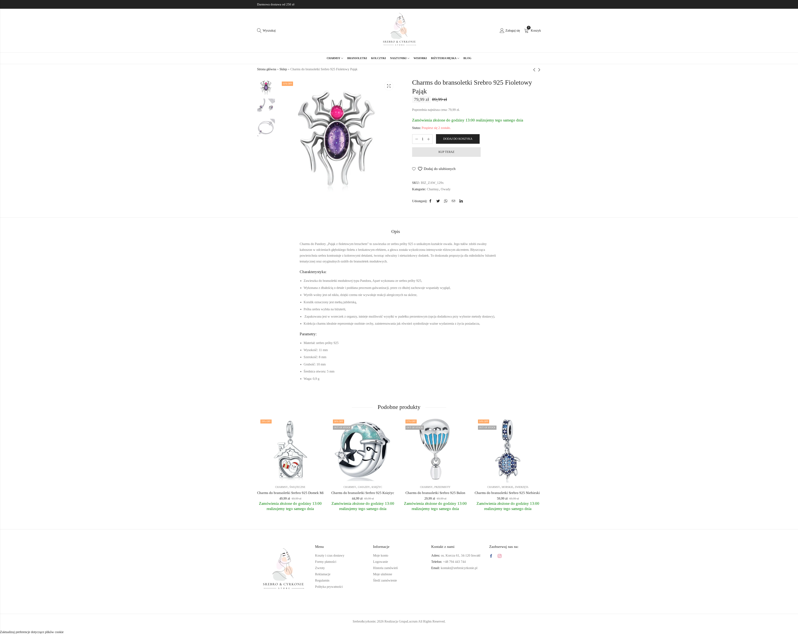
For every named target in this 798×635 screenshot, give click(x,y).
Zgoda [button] (429, 620)
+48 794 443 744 (454, 573)
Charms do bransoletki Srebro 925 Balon (435, 504)
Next (288, 212)
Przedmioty (442, 498)
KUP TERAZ (446, 151)
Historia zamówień (385, 579)
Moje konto (380, 566)
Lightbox (388, 86)
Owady (446, 189)
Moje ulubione (382, 585)
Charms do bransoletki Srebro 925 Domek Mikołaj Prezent (300, 504)
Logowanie (380, 573)
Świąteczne (297, 498)
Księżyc (377, 498)
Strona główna (266, 69)
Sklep (283, 69)
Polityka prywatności (329, 598)
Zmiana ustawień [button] (477, 620)
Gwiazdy (364, 498)
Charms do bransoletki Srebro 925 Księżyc (362, 504)
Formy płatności (325, 573)
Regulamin (322, 591)
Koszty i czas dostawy (329, 566)
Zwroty (320, 579)
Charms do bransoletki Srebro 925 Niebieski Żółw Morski (517, 504)
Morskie (507, 498)
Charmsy (433, 189)
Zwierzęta (521, 498)
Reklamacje (322, 585)
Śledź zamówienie (385, 591)
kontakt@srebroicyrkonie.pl (459, 579)
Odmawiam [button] (449, 620)
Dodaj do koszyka (457, 138)
